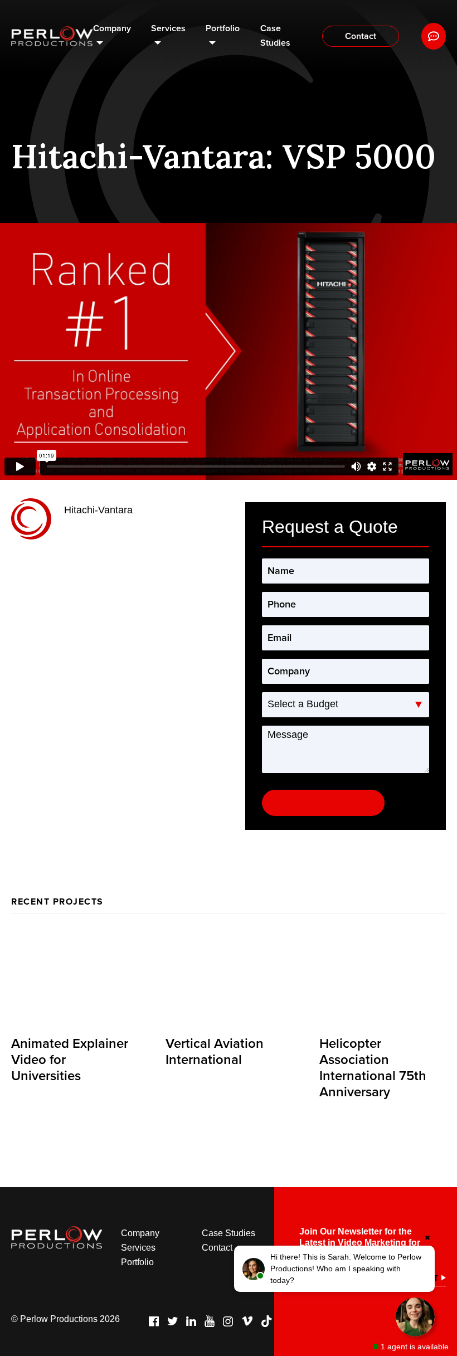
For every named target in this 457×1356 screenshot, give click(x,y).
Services (168, 28)
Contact (360, 36)
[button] (334, 1268)
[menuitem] (112, 36)
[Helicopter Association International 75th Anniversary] (382, 979)
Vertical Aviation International (215, 1052)
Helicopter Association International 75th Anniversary (372, 1068)
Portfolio (223, 28)
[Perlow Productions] (52, 36)
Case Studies (275, 35)
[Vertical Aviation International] (229, 979)
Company (112, 28)
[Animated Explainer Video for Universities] (74, 979)
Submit (323, 803)
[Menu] (433, 36)
